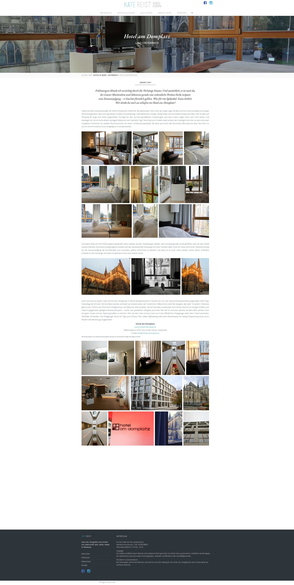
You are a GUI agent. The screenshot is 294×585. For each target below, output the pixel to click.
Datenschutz (86, 561)
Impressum (86, 557)
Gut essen (146, 12)
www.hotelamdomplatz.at (145, 327)
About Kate (164, 12)
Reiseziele (106, 12)
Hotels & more (126, 12)
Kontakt (182, 12)
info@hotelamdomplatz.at (148, 333)
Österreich (113, 75)
